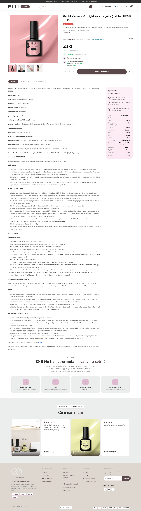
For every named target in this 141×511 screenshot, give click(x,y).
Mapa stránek (46, 481)
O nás (64, 481)
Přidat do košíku (102, 71)
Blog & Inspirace (47, 478)
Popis (14, 81)
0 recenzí (130, 38)
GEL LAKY (86, 475)
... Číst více (66, 32)
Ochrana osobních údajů (70, 484)
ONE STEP (86, 472)
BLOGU (40, 342)
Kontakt (44, 472)
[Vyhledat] (90, 6)
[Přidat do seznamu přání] (130, 71)
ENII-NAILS (71, 39)
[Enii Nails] (13, 6)
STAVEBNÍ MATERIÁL (90, 481)
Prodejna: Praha (68, 472)
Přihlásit (126, 478)
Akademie (108, 6)
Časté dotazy (46, 475)
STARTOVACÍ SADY (89, 478)
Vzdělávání (40, 81)
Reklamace (66, 490)
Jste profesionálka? (98, 39)
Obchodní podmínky (69, 487)
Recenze (26, 81)
